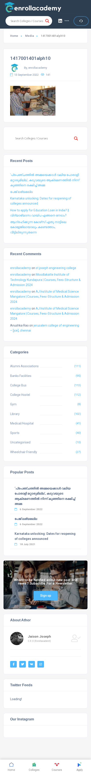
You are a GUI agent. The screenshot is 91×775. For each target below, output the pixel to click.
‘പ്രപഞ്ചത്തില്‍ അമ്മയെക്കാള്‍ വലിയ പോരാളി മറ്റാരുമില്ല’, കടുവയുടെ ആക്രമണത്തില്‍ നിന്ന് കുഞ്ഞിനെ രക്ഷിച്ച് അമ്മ (44, 180)
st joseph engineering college (56, 268)
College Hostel (20, 395)
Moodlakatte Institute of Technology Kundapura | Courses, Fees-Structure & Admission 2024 (45, 279)
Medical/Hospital (22, 423)
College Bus (18, 385)
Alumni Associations (24, 366)
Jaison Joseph (39, 636)
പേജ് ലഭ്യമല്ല (21, 192)
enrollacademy (20, 268)
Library (15, 414)
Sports (14, 433)
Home (14, 35)
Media (29, 35)
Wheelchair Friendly (23, 452)
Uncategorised (20, 442)
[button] (64, 21)
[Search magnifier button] (47, 21)
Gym (13, 404)
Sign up (45, 595)
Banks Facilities (20, 376)
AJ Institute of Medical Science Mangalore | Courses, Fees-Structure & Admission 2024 (44, 296)
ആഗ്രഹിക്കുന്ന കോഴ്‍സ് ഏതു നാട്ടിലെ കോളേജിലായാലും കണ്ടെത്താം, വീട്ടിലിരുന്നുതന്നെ (38, 227)
